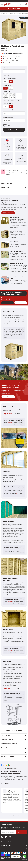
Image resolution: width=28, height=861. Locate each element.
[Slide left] (9, 815)
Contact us (19, 303)
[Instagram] (10, 837)
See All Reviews (5, 783)
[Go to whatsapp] (24, 856)
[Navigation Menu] (2, 4)
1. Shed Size (6, 68)
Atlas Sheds (8, 4)
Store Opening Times (10, 1)
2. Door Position (14, 75)
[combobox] (20, 4)
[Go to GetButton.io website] (24, 859)
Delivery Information (6, 183)
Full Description (5, 179)
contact (16, 335)
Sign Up (20, 832)
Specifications (5, 187)
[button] (26, 4)
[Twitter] (6, 837)
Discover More (6, 212)
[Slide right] (18, 815)
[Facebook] (2, 837)
